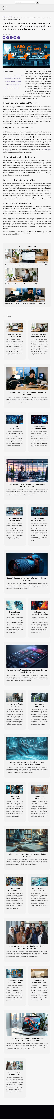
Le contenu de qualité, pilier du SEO (12, 85)
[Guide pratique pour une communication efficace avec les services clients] (14, 1065)
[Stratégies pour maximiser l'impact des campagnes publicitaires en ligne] (14, 881)
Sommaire (9, 72)
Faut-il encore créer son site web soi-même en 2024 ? (21, 284)
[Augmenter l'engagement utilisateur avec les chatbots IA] (14, 789)
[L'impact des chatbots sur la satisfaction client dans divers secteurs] (14, 973)
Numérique (10, 16)
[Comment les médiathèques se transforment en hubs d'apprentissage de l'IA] (39, 789)
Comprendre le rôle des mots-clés (12, 78)
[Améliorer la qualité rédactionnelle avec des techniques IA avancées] (27, 840)
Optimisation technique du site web (12, 81)
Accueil (4, 16)
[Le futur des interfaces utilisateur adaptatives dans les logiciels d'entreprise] (27, 656)
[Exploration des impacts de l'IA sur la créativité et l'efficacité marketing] (39, 605)
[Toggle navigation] (5, 8)
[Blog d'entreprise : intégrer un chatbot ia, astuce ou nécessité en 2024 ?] (26, 256)
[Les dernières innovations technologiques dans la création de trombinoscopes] (27, 932)
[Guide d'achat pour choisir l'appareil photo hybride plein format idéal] (27, 564)
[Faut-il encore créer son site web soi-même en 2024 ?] (21, 275)
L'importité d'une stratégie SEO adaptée (14, 75)
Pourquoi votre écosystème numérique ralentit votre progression (25, 303)
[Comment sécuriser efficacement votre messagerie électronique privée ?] (27, 470)
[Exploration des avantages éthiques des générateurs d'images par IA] (39, 973)
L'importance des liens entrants (11, 88)
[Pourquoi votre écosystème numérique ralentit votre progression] (25, 295)
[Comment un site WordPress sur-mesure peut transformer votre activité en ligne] (27, 1024)
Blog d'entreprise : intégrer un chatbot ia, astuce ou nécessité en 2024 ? (26, 265)
